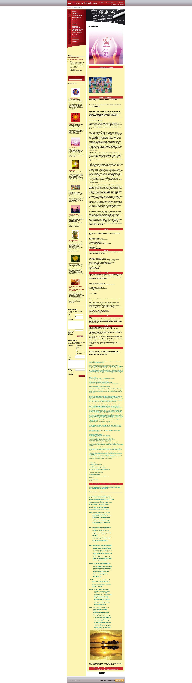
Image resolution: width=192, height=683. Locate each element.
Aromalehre (71, 190)
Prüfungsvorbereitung (80, 351)
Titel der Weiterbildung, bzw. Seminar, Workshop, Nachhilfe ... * (71, 372)
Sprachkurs (79, 353)
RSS (117, 2)
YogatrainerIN (72, 123)
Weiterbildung (80, 345)
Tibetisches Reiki (73, 147)
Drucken (122, 2)
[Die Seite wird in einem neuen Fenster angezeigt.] (105, 47)
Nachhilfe (79, 347)
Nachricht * (70, 319)
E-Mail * (69, 316)
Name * (69, 314)
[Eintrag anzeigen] (75, 96)
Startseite (102, 2)
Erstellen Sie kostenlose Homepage (107, 680)
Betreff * (69, 317)
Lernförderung (80, 348)
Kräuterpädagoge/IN (73, 240)
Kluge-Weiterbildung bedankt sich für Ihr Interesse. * (71, 332)
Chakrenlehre (72, 170)
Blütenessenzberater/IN (74, 263)
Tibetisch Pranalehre (73, 98)
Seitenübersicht (110, 2)
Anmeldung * (70, 345)
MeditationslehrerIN (73, 214)
